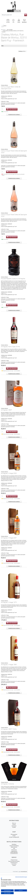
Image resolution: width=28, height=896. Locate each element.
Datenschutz (14, 849)
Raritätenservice (14, 862)
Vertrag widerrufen (14, 852)
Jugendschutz (14, 851)
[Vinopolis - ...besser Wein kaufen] (14, 6)
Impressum (14, 825)
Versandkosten (24, 871)
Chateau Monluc (4, 85)
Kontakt (14, 827)
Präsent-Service (14, 859)
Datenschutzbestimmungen (21, 876)
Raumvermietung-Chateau (14, 861)
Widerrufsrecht (14, 847)
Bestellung (14, 844)
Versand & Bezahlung (14, 845)
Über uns (14, 823)
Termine (14, 824)
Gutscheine (14, 864)
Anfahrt (14, 835)
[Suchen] (25, 15)
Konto (19, 22)
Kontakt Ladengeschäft (14, 837)
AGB (14, 848)
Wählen (22, 51)
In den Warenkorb (12, 109)
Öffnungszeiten (14, 834)
